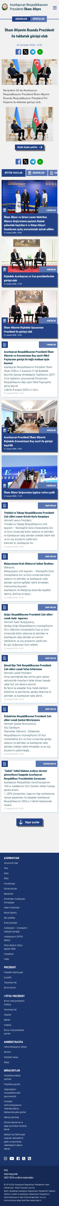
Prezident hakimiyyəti (13, 972)
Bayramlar (8, 893)
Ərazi (6, 873)
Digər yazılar (32, 822)
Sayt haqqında (11, 1174)
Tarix (6, 868)
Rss (29, 1158)
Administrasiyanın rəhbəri (15, 1047)
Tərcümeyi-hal (10, 982)
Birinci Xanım (10, 987)
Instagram (5, 1158)
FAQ (6, 1170)
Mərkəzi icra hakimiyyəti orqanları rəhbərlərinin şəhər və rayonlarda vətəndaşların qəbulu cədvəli (14, 1141)
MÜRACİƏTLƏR (12, 1070)
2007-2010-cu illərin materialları (19, 1177)
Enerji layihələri (10, 922)
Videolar (7, 1025)
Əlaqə (6, 1062)
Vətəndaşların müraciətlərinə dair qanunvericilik (12, 1093)
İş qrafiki (7, 977)
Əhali (6, 878)
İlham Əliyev (32, 9)
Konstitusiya (9, 883)
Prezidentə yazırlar (12, 1084)
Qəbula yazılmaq (11, 1117)
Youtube (12, 1158)
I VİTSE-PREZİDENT (14, 996)
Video (6, 959)
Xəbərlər (7, 1014)
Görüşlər (39, 18)
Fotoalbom (9, 954)
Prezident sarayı (11, 1057)
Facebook (18, 1158)
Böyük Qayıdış (10, 912)
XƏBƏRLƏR (21, 18)
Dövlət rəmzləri (10, 888)
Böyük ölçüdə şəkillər (27, 147)
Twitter (23, 1158)
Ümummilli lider (11, 863)
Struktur (7, 1052)
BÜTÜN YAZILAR (13, 172)
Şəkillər (7, 1019)
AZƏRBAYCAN (11, 858)
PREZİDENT (10, 967)
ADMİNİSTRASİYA (13, 1042)
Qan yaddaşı (9, 917)
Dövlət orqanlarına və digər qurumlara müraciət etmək (15, 1126)
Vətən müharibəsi (12, 907)
